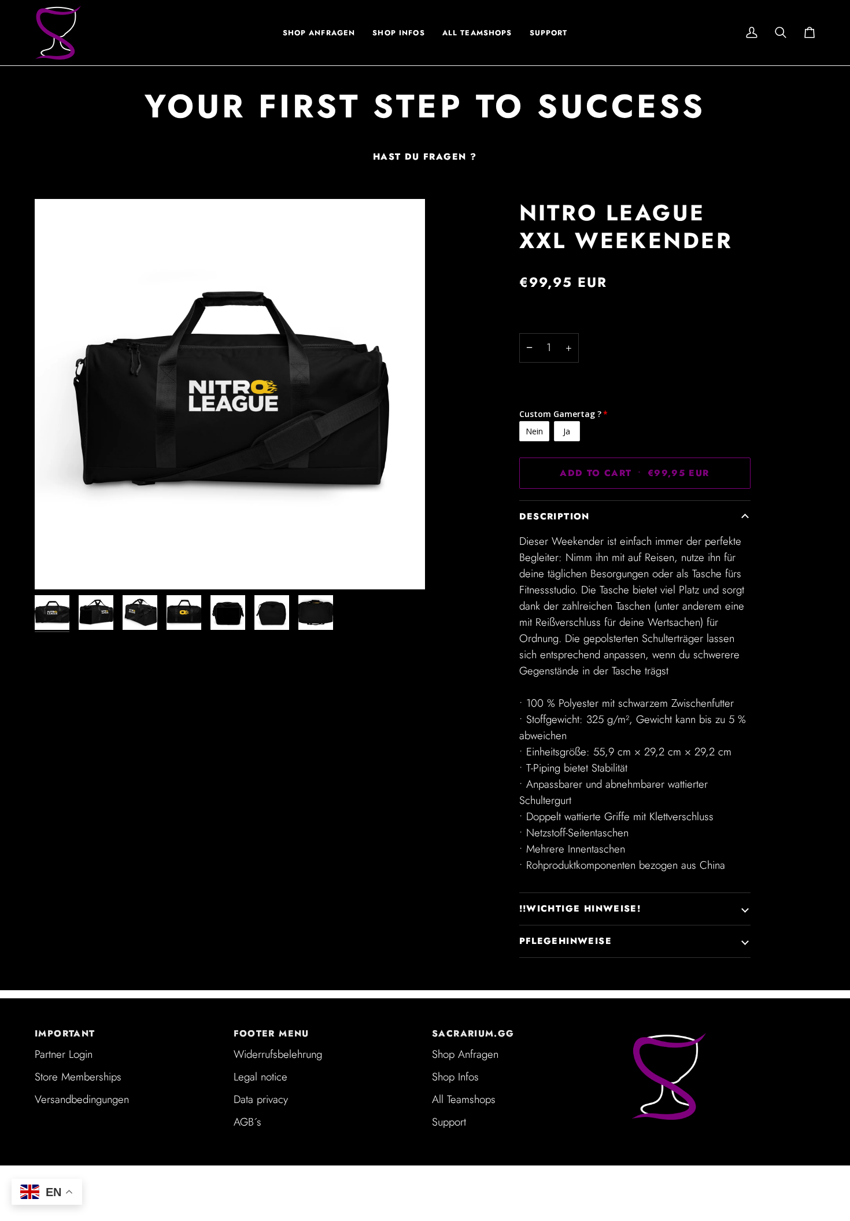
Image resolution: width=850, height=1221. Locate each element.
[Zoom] (230, 394)
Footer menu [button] (271, 1033)
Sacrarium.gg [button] (473, 1033)
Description (554, 516)
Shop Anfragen (465, 1054)
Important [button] (65, 1033)
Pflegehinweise (565, 941)
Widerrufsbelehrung (278, 1054)
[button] (398, 32)
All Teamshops (464, 1099)
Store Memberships (78, 1076)
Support (449, 1122)
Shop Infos (455, 1076)
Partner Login (64, 1054)
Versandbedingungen (82, 1099)
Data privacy (261, 1099)
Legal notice (260, 1076)
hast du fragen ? (424, 156)
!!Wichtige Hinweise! (580, 908)
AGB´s (247, 1122)
